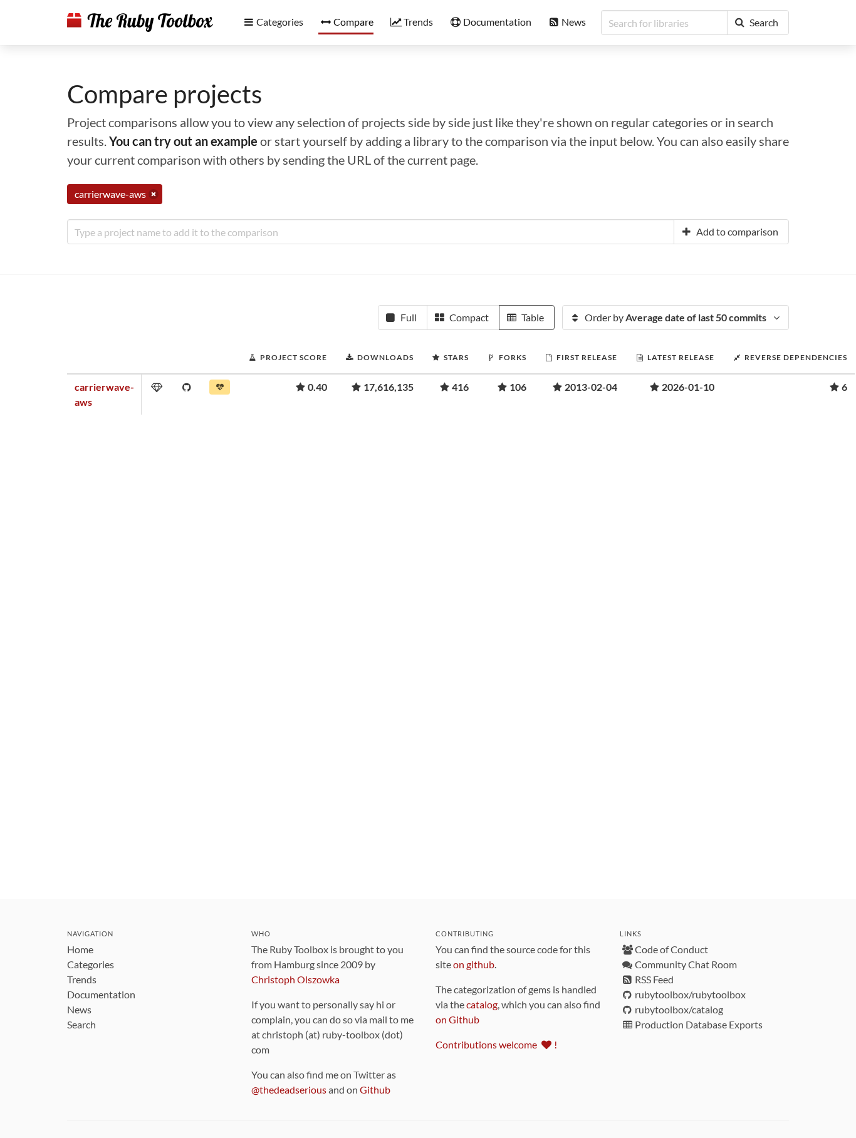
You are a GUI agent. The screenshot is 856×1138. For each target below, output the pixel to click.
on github (473, 964)
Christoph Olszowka (295, 979)
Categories (90, 964)
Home (80, 949)
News (79, 1009)
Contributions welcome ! (496, 1044)
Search (81, 1024)
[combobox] (370, 231)
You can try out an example (183, 140)
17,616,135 (388, 387)
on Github (457, 1019)
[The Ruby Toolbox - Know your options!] (140, 22)
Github (375, 1089)
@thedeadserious (288, 1089)
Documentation (101, 994)
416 (460, 387)
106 (517, 387)
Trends (82, 979)
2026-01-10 (688, 387)
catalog (482, 1004)
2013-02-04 (591, 387)
